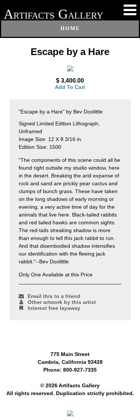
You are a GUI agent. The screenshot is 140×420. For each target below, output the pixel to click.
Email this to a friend (54, 296)
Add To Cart (70, 87)
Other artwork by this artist (62, 302)
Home (70, 28)
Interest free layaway (54, 308)
